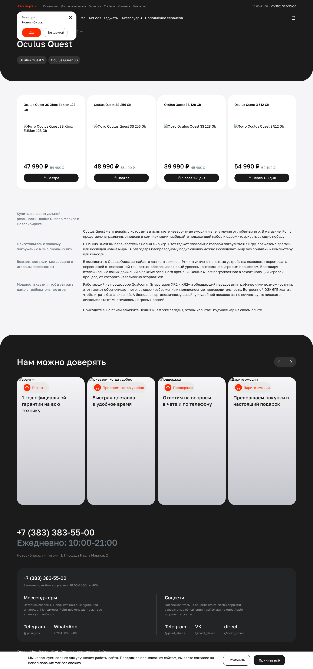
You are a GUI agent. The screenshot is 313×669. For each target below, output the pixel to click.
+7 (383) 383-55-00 (283, 6)
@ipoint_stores (175, 633)
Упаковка (124, 6)
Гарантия (95, 6)
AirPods (95, 18)
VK (198, 626)
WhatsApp (66, 626)
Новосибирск (25, 6)
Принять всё (269, 660)
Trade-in (109, 6)
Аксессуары (132, 18)
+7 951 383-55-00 (65, 633)
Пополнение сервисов (164, 18)
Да (31, 32)
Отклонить (236, 660)
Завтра (53, 178)
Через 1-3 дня (193, 178)
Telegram (34, 626)
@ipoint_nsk (32, 633)
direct (231, 626)
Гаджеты (111, 18)
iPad (82, 18)
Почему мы (50, 6)
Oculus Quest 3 (31, 60)
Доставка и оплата (73, 6)
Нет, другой (55, 32)
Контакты (139, 6)
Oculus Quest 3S (64, 60)
